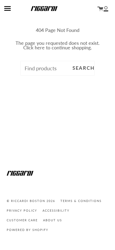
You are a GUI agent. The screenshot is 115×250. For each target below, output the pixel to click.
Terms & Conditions (81, 201)
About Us (52, 220)
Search (83, 68)
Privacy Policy (22, 210)
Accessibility (56, 210)
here (40, 47)
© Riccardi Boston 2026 (31, 201)
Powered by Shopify (27, 229)
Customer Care (22, 220)
